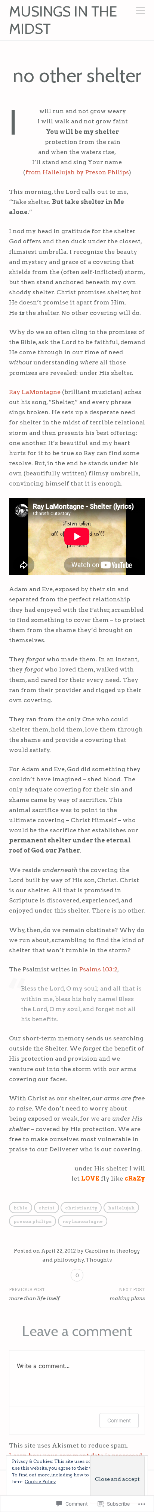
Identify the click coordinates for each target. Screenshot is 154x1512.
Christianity (81, 1208)
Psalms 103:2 (98, 969)
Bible (20, 1208)
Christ (46, 1208)
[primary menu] (140, 11)
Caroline (96, 1251)
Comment (119, 1420)
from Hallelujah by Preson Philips (77, 172)
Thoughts (99, 1260)
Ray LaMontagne (35, 392)
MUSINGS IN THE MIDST (63, 20)
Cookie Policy (40, 1481)
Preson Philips (32, 1221)
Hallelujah (121, 1208)
